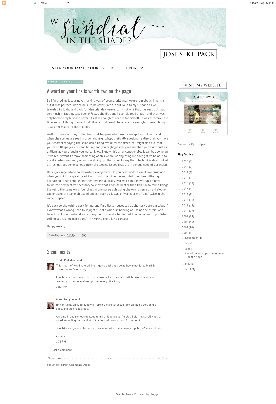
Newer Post (55, 358)
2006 (185, 233)
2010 (185, 211)
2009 (185, 216)
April (188, 269)
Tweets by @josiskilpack (192, 144)
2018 (185, 167)
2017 (185, 172)
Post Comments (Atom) (77, 365)
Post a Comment (62, 350)
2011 (185, 205)
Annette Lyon (65, 299)
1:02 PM (61, 341)
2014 (185, 189)
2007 (185, 227)
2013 (185, 194)
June (188, 249)
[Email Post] (83, 235)
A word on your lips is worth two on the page (204, 255)
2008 (185, 222)
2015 (185, 183)
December (192, 237)
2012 (185, 200)
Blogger (154, 394)
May (188, 264)
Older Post (161, 358)
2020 (185, 161)
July (187, 243)
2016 (185, 178)
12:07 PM (61, 286)
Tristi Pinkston (66, 260)
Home (108, 358)
